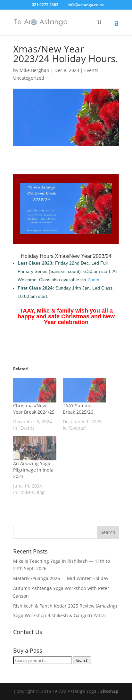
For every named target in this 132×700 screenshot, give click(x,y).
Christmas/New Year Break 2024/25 (33, 408)
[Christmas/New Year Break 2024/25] (34, 390)
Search (82, 660)
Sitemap (109, 691)
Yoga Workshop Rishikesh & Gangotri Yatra (59, 615)
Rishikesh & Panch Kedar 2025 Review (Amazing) (65, 606)
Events (91, 70)
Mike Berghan (34, 70)
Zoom (93, 279)
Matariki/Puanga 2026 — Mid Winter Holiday (60, 578)
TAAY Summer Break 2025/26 (78, 408)
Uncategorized (28, 78)
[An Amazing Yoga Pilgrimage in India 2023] (34, 448)
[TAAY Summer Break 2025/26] (84, 390)
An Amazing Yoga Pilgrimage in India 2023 (33, 469)
